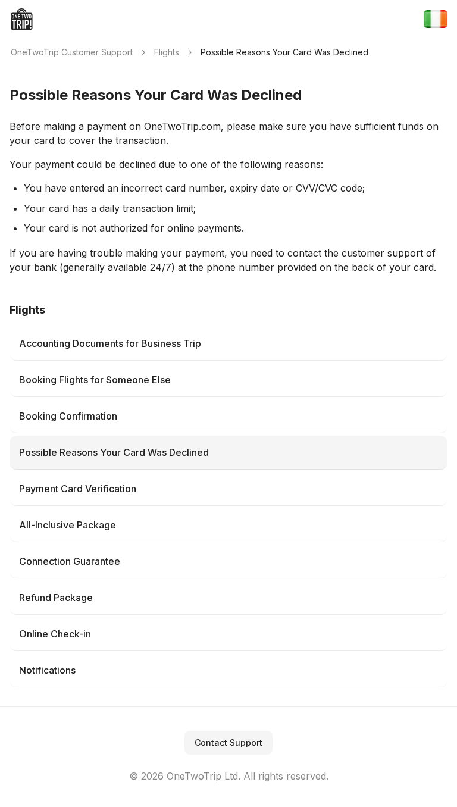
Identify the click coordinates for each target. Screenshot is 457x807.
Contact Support (228, 742)
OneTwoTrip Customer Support (72, 52)
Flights (166, 52)
